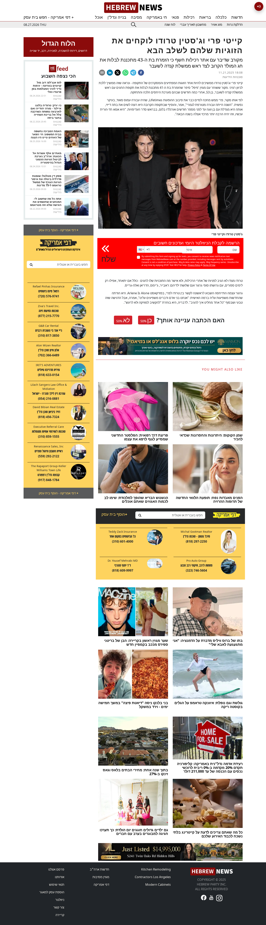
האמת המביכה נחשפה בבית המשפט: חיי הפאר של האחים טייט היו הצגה (46, 134)
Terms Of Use (209, 265)
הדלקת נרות (235, 24)
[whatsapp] (125, 72)
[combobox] (58, 264)
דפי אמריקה (101, 884)
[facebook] (141, 72)
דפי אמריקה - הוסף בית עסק (58, 230)
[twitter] (118, 72)
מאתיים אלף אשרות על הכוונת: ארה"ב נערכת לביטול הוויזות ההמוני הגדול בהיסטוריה (47, 157)
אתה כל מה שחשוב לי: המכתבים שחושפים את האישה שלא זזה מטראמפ (45, 202)
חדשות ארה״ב (99, 869)
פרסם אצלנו (56, 869)
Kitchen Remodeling (156, 869)
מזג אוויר (216, 24)
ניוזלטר (59, 900)
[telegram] (133, 72)
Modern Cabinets (158, 884)
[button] (140, 249)
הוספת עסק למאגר (51, 892)
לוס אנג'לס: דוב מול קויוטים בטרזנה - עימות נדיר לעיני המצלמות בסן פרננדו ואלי (46, 87)
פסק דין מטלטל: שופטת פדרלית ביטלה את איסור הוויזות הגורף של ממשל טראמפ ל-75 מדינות (46, 180)
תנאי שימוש (56, 884)
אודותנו (59, 877)
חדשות (237, 17)
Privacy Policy (194, 265)
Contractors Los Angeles (153, 877)
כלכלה (221, 17)
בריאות (205, 17)
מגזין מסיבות (100, 877)
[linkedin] (110, 72)
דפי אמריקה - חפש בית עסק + (49, 17)
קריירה (59, 915)
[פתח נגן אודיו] (258, 6)
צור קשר (58, 907)
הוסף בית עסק (114, 514)
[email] (102, 72)
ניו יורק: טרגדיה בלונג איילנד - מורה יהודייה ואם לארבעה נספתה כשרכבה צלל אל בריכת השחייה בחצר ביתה (46, 111)
